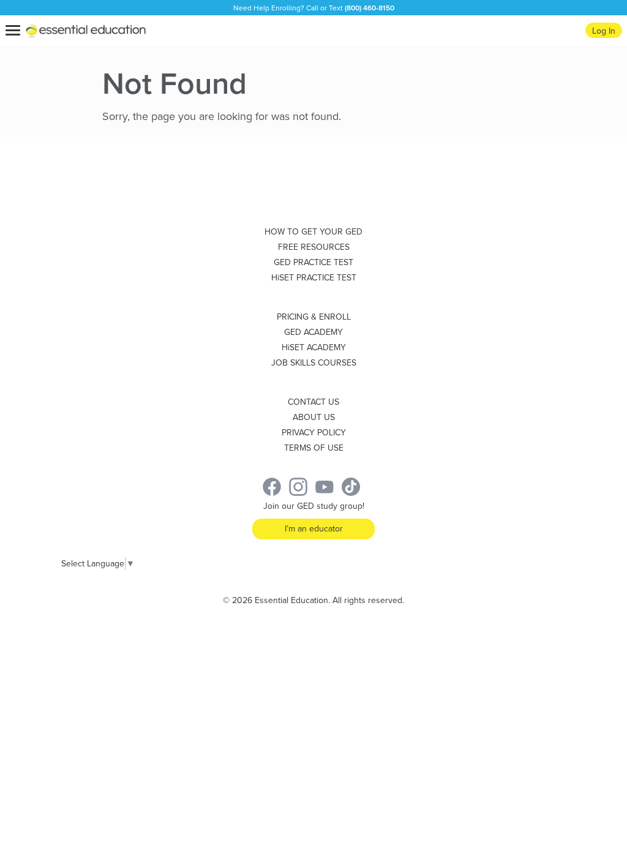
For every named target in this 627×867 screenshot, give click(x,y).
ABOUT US (314, 417)
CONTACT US (313, 402)
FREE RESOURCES (314, 247)
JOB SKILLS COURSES (313, 362)
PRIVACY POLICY (314, 432)
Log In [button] (603, 30)
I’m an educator (314, 528)
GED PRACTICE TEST (313, 262)
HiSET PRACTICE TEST (313, 277)
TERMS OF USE (314, 447)
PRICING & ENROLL (314, 316)
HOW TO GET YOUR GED (313, 231)
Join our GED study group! (313, 506)
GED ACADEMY (313, 332)
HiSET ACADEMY (314, 347)
